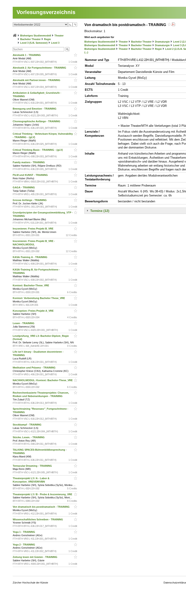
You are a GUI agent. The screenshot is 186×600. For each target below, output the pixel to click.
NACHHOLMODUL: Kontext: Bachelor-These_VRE (43, 380)
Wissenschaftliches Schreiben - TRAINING (38, 519)
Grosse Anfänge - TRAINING (30, 200)
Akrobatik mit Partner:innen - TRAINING (37, 80)
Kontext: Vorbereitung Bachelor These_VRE (39, 298)
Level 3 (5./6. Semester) (34, 42)
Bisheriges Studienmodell (35, 35)
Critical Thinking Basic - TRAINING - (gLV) (38, 149)
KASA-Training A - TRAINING (30, 257)
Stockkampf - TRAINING (27, 424)
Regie (47, 39)
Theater (59, 35)
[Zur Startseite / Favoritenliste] (15, 35)
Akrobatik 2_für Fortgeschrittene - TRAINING (40, 67)
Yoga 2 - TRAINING (24, 544)
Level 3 (55, 42)
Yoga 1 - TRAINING (24, 532)
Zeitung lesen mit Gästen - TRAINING (35, 557)
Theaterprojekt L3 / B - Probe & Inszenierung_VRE (43, 494)
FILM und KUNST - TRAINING (31, 175)
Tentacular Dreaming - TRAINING (33, 465)
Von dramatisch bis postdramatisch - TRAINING (41, 506)
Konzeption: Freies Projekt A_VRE (33, 310)
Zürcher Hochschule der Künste (30, 582)
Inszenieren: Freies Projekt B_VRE (33, 228)
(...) (86, 52)
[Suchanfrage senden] (67, 49)
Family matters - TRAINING (29, 162)
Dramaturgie (162, 41)
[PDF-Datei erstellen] (173, 25)
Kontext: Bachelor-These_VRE (31, 285)
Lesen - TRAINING (24, 323)
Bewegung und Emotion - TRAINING (35, 108)
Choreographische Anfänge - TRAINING (37, 121)
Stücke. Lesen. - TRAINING (29, 437)
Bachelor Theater (30, 39)
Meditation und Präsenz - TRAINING (34, 367)
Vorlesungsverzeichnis (46, 12)
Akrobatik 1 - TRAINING (27, 55)
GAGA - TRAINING (24, 187)
